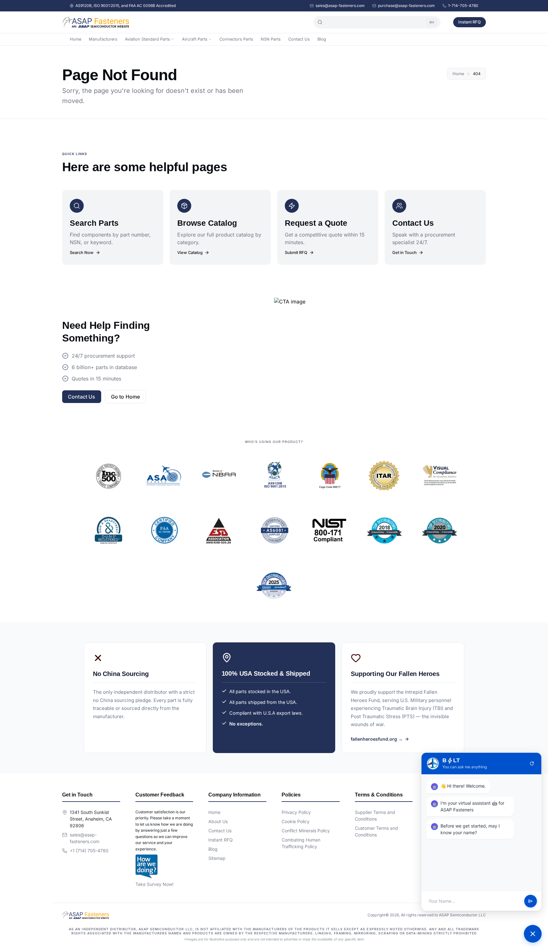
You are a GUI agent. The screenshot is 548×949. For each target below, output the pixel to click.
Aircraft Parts (194, 39)
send (530, 901)
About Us (218, 821)
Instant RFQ (469, 21)
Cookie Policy (296, 821)
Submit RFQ (296, 252)
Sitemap (216, 858)
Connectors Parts (236, 39)
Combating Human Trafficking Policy (301, 843)
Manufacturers (103, 39)
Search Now (82, 252)
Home (75, 39)
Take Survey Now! (154, 884)
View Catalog (190, 252)
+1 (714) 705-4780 (89, 850)
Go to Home (125, 396)
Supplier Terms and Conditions (375, 815)
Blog (321, 39)
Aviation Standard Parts (147, 39)
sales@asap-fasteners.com (340, 5)
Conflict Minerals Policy (306, 830)
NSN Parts (271, 39)
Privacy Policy (296, 812)
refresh (532, 763)
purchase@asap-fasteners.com (406, 5)
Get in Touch (404, 252)
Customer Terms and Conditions (376, 831)
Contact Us (299, 39)
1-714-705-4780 (463, 5)
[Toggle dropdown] (172, 39)
